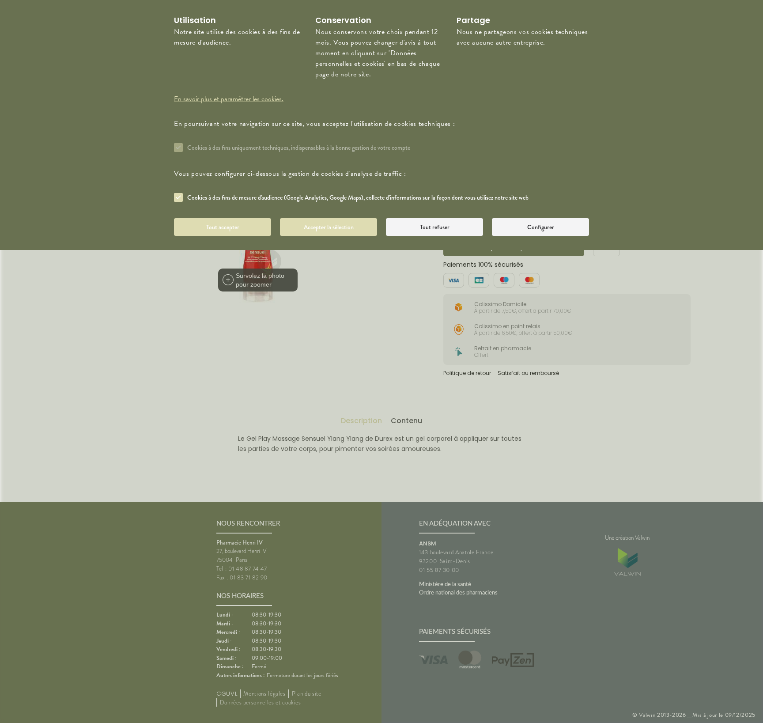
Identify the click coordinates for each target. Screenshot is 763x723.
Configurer (540, 227)
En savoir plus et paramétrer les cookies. (228, 99)
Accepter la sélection (329, 227)
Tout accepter (222, 227)
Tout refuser (434, 227)
